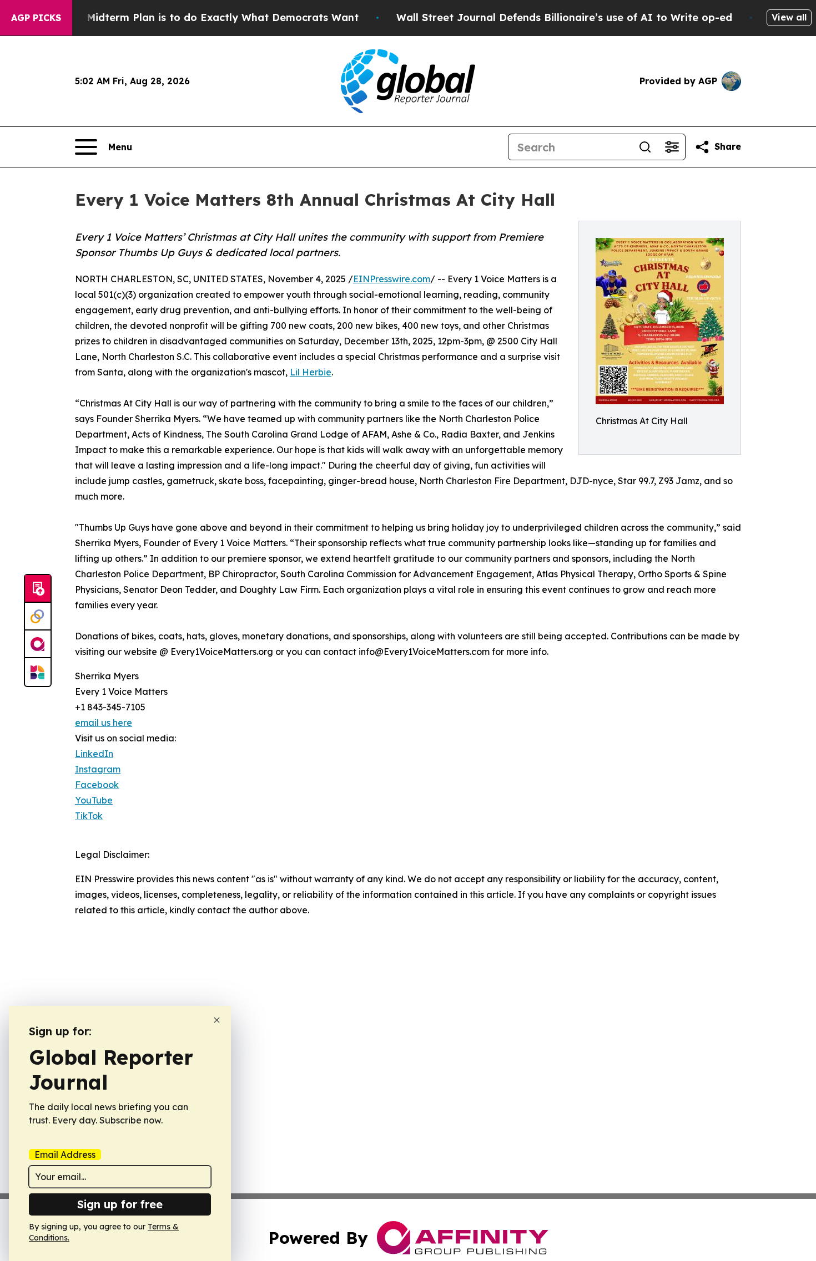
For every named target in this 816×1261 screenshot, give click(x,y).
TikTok (89, 815)
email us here (103, 722)
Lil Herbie (310, 372)
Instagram (97, 769)
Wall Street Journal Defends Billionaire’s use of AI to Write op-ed (564, 17)
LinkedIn (94, 753)
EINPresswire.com (391, 278)
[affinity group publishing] (38, 644)
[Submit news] (38, 589)
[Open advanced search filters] (671, 147)
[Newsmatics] (38, 672)
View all (789, 17)
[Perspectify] (38, 616)
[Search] (645, 147)
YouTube (94, 800)
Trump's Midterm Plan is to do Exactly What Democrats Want (201, 17)
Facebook (97, 784)
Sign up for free (120, 1204)
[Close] (216, 1020)
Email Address (64, 1154)
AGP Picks (36, 17)
